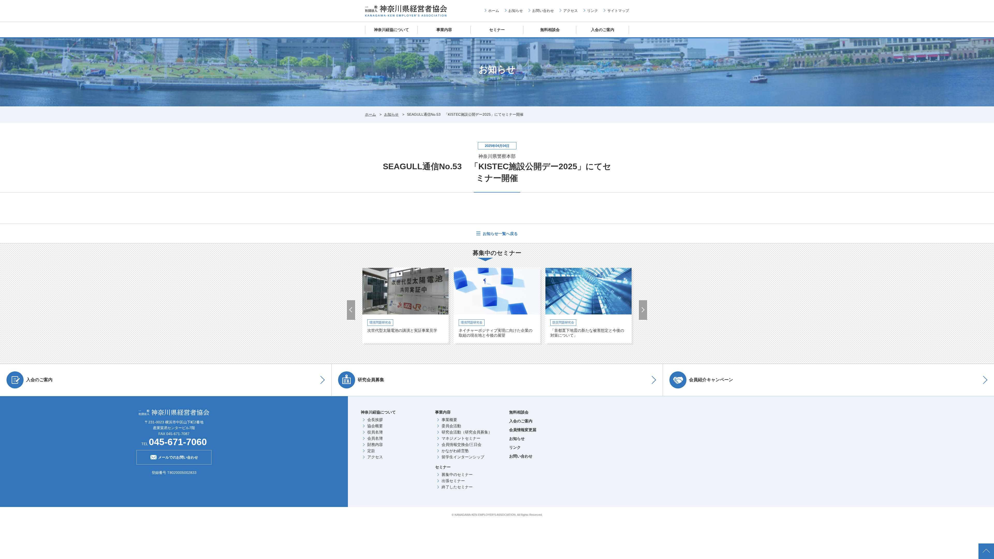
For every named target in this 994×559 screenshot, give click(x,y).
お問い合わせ (543, 11)
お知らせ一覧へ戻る (500, 233)
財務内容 (375, 444)
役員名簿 (375, 432)
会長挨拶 (375, 419)
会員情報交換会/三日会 (461, 444)
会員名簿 (375, 438)
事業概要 (449, 419)
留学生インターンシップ (463, 457)
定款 (371, 450)
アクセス (570, 11)
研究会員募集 (371, 379)
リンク (592, 11)
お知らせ (515, 11)
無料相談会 (550, 29)
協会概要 (375, 426)
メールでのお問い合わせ (178, 457)
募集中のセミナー (457, 474)
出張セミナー (453, 481)
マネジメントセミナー (461, 438)
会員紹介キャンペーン (711, 379)
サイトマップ (618, 11)
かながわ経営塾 (455, 450)
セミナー (497, 29)
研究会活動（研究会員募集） (467, 432)
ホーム (493, 11)
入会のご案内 (602, 29)
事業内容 (444, 29)
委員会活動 (451, 426)
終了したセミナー (457, 487)
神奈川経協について (391, 29)
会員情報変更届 (522, 430)
